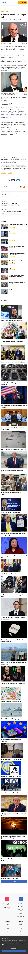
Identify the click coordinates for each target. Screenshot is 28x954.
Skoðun (7, 928)
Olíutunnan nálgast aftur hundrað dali (12, 759)
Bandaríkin (3, 172)
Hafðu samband (20, 906)
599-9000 (8, 910)
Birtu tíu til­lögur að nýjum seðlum (11, 701)
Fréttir (7, 923)
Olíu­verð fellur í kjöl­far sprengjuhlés (11, 719)
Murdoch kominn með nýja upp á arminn (15, 107)
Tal (20, 934)
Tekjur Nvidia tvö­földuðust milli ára (11, 320)
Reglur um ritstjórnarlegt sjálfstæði (7, 904)
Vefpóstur (20, 913)
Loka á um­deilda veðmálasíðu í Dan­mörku (13, 449)
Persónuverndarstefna (7, 906)
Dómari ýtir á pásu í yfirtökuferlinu (11, 776)
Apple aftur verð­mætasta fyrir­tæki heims (13, 683)
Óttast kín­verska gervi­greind (9, 793)
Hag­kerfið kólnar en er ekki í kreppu (17, 268)
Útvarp (7, 931)
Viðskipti (7, 924)
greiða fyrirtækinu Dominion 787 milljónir (10, 114)
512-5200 (21, 903)
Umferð (20, 912)
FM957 (21, 931)
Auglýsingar (21, 905)
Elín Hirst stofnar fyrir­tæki (14, 289)
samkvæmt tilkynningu (10, 57)
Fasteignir (20, 924)
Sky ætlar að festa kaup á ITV (9, 878)
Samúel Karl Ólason (5, 19)
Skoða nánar (4, 944)
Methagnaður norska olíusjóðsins (11, 512)
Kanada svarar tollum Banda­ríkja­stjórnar (13, 362)
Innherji (20, 923)
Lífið (7, 927)
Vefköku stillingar (14, 948)
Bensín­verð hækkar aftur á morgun (16, 246)
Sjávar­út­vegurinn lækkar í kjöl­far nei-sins (18, 239)
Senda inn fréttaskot (20, 916)
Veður (21, 928)
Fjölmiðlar (10, 172)
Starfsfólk (20, 910)
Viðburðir (20, 927)
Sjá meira (14, 881)
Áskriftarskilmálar (21, 909)
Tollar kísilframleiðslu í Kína (9, 574)
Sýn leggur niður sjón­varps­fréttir (16, 231)
